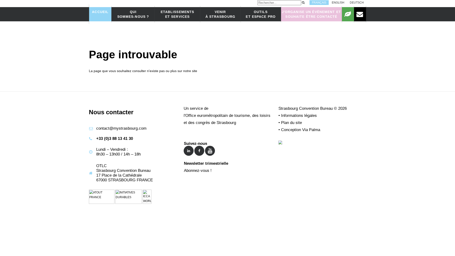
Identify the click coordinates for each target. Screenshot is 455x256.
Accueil (100, 12)
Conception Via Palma (300, 130)
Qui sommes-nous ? (133, 14)
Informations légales (299, 115)
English (338, 2)
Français (319, 2)
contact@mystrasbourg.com (121, 128)
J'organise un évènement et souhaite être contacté (311, 14)
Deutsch (357, 2)
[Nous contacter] (360, 14)
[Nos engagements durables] (348, 14)
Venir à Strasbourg (220, 14)
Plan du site (291, 122)
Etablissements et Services (177, 14)
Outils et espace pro (261, 14)
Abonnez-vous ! (198, 170)
